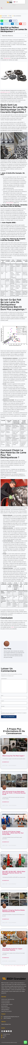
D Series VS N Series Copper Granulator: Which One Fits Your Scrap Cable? (13, 833)
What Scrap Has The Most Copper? (13, 755)
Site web (2, 706)
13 (24, 965)
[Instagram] (2, 1031)
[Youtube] (6, 1031)
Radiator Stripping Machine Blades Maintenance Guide (13, 910)
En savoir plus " (5, 761)
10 (17, 965)
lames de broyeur (9, 202)
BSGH (12, 627)
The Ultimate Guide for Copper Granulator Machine (12, 949)
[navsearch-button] (1, 8)
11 (20, 965)
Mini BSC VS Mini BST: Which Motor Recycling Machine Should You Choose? (13, 873)
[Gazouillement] (4, 1031)
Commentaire (4, 678)
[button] (14, 5)
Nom (2, 695)
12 (22, 965)
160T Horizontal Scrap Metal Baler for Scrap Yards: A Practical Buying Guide (13, 793)
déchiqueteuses (7, 58)
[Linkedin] (11, 1031)
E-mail (2, 700)
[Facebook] (9, 1031)
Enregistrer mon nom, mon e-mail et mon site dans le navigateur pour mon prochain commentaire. (14, 713)
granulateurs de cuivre (5, 92)
